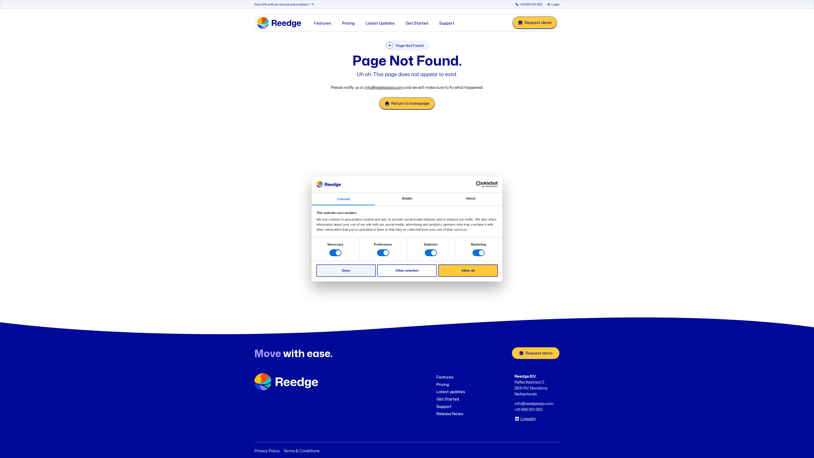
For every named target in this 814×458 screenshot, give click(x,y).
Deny (346, 270)
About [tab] (470, 198)
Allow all (467, 270)
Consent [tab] (343, 199)
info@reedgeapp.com (384, 87)
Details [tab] (407, 198)
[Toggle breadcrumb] (389, 45)
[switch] (383, 253)
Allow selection (407, 270)
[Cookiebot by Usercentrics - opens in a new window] (479, 184)
